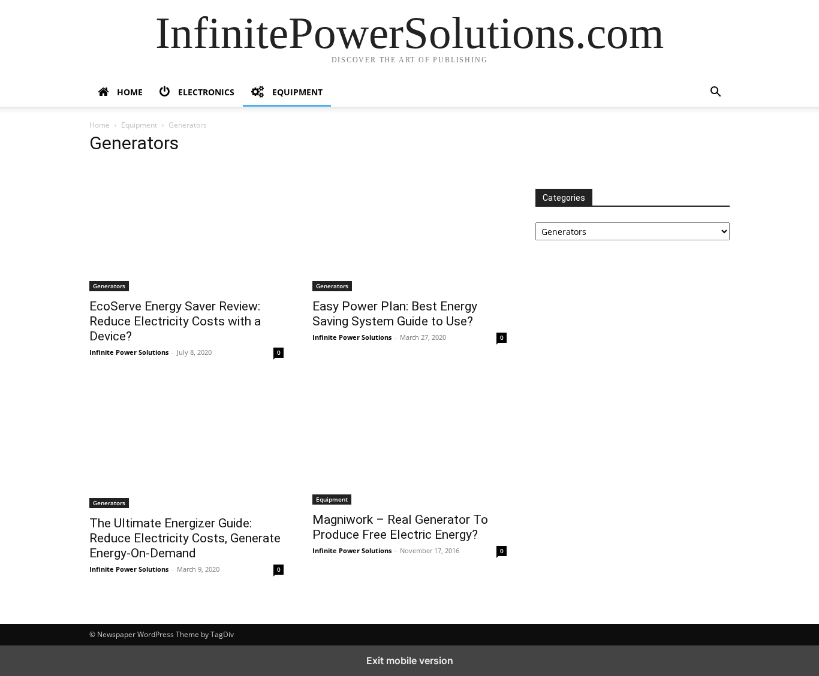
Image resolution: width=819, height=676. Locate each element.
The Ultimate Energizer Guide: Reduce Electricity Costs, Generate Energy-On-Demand (185, 538)
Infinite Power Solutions (128, 352)
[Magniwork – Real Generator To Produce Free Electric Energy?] (409, 444)
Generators (109, 286)
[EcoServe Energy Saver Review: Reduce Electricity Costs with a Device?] (186, 228)
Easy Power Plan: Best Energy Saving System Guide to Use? (394, 313)
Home (99, 125)
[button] (715, 93)
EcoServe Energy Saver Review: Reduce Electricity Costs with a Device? (175, 321)
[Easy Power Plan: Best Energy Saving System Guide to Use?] (409, 228)
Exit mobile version (409, 660)
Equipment (139, 125)
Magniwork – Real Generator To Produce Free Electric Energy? (400, 527)
